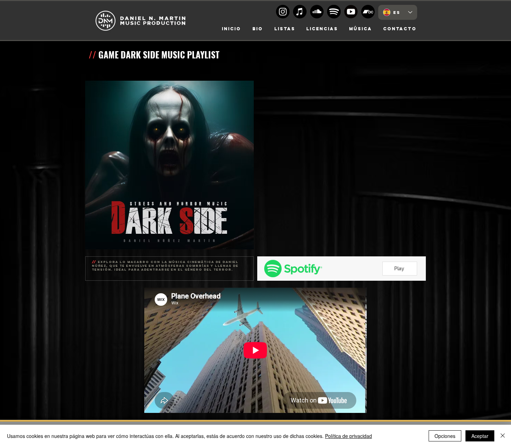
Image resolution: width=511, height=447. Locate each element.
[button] (322, 29)
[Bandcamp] (368, 11)
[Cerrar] (502, 435)
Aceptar (479, 435)
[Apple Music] (300, 11)
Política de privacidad (348, 435)
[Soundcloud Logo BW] (317, 11)
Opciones (445, 435)
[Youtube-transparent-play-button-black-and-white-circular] (351, 11)
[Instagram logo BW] (283, 11)
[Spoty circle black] (334, 11)
